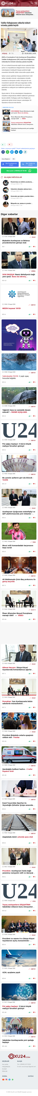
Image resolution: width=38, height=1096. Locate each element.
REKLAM (4, 1071)
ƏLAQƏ (4, 1069)
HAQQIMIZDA (6, 1066)
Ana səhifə (5, 1064)
